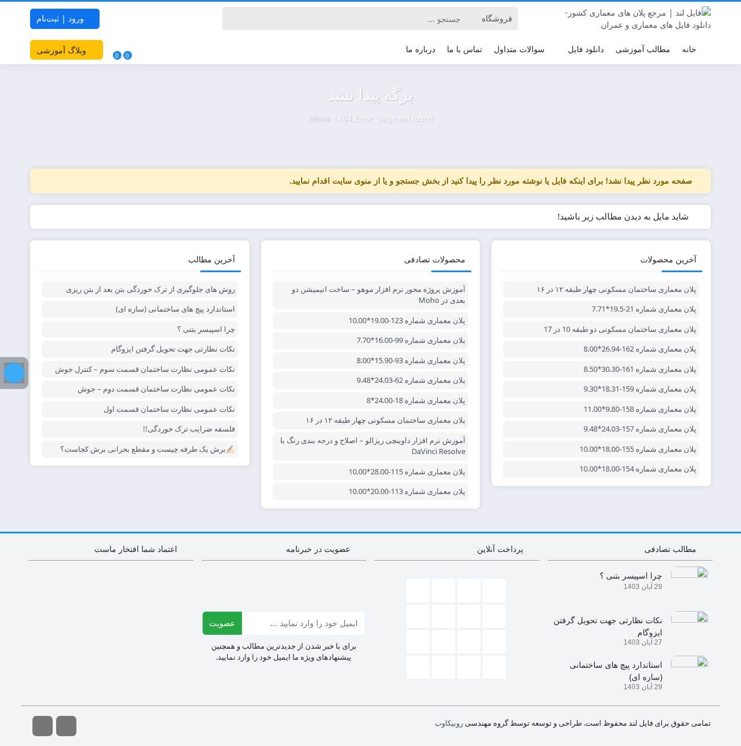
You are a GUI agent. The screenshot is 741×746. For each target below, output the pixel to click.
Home (320, 118)
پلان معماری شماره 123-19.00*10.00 (407, 320)
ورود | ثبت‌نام (61, 18)
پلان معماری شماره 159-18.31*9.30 (640, 388)
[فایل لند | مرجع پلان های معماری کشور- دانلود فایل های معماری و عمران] (630, 18)
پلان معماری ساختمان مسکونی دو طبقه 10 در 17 (620, 329)
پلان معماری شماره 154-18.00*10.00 (637, 468)
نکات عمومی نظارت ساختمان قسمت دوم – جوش (156, 388)
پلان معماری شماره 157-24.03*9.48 (640, 428)
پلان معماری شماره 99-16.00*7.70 (411, 340)
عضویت (222, 622)
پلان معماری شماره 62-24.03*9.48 (411, 380)
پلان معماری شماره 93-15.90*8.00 (411, 360)
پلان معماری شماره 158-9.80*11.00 (640, 409)
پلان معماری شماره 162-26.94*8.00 (640, 348)
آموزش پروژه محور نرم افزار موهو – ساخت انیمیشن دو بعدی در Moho (378, 295)
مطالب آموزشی (642, 48)
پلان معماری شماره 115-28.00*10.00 (407, 471)
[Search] (233, 18)
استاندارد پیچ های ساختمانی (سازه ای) (175, 308)
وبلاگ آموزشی (62, 50)
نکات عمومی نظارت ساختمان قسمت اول (169, 409)
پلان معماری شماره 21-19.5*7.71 (644, 308)
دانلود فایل (586, 48)
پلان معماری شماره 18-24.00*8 (415, 400)
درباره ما (420, 48)
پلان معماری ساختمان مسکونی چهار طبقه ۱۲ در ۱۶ (616, 289)
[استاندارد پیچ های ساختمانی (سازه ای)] (685, 672)
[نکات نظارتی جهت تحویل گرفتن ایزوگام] (685, 628)
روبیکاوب (449, 723)
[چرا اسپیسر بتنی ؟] (685, 583)
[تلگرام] (14, 373)
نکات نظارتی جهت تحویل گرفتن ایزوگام (173, 348)
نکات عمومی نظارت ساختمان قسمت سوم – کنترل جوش (145, 369)
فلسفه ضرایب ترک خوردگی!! (189, 428)
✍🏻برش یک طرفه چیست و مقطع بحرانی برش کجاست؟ (147, 449)
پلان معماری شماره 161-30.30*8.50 (640, 369)
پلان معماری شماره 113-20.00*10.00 (407, 491)
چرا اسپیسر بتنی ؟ (206, 329)
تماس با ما (464, 48)
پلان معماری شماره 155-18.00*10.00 (637, 449)
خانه (689, 48)
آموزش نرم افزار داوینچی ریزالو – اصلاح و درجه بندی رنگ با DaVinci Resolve (372, 446)
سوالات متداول (519, 48)
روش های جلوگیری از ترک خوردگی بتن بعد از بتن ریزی (150, 289)
